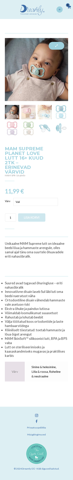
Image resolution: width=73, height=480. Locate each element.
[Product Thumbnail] (56, 46)
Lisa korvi (32, 217)
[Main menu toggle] (59, 9)
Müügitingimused (36, 434)
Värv (7, 201)
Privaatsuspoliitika (36, 427)
